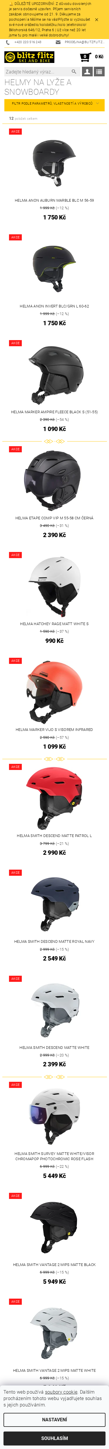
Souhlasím (54, 1438)
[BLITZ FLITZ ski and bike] (29, 57)
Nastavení (54, 1419)
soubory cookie (61, 1392)
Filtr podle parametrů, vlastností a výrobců (52, 103)
